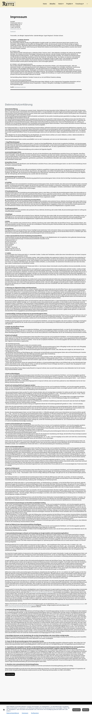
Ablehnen (85, 709)
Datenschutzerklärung (12, 713)
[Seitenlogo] (9, 3)
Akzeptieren (76, 709)
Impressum (25, 713)
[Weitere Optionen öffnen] (87, 4)
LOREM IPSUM (10, 674)
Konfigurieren (35, 713)
